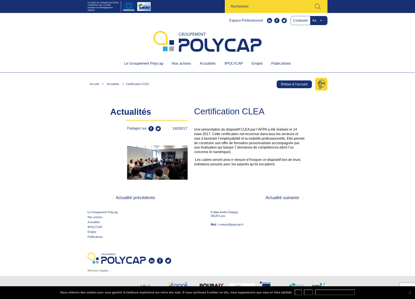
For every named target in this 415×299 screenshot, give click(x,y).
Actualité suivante (282, 197)
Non (308, 292)
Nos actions (181, 63)
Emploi (257, 63)
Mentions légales (98, 270)
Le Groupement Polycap (143, 63)
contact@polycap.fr (231, 224)
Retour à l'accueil (294, 84)
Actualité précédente (135, 197)
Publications (281, 63)
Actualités (208, 63)
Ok (298, 292)
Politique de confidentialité (335, 292)
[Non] (409, 293)
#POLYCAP (233, 63)
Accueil (94, 84)
